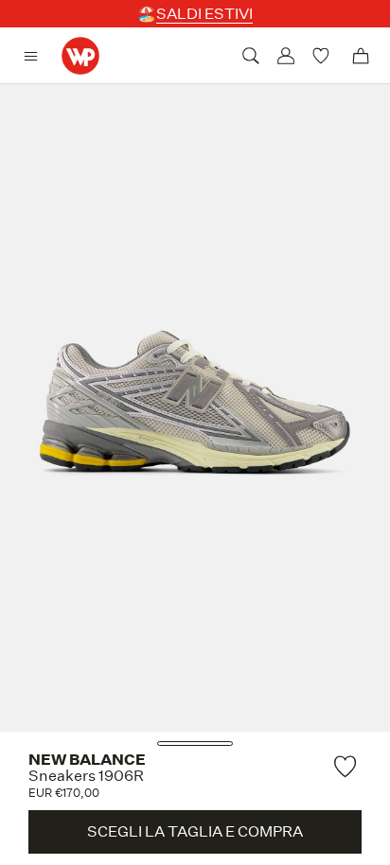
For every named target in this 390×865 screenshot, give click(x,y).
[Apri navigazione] (35, 56)
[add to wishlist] (347, 766)
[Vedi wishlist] (323, 55)
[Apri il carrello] (360, 55)
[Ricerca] (250, 55)
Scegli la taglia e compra (195, 831)
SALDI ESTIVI (204, 14)
